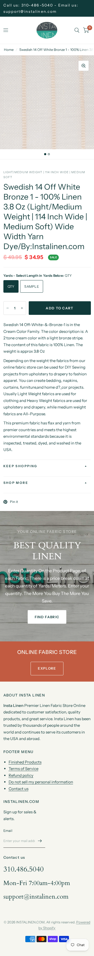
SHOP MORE (15, 483)
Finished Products (25, 762)
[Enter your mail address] (40, 841)
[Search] (77, 30)
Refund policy (21, 775)
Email (7, 830)
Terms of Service (23, 768)
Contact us (18, 788)
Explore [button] (47, 668)
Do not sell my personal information (41, 781)
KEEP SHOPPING (20, 466)
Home (9, 49)
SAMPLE (31, 286)
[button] (47, 617)
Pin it (14, 502)
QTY (11, 286)
